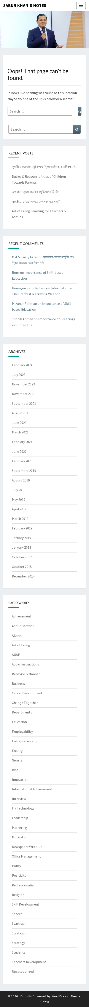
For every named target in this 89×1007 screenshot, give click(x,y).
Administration (23, 626)
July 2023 (18, 374)
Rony (15, 272)
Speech (17, 914)
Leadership (20, 818)
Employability (22, 731)
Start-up (18, 923)
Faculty (17, 750)
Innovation (20, 779)
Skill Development (25, 904)
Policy (16, 866)
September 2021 (24, 403)
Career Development (27, 693)
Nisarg (44, 1001)
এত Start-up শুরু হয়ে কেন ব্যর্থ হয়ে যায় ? (36, 201)
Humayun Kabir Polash (29, 288)
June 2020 (19, 451)
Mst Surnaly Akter (25, 257)
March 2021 (20, 432)
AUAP (16, 654)
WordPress (60, 996)
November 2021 (23, 394)
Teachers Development (29, 962)
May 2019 (18, 499)
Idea (15, 770)
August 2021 (21, 413)
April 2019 (19, 509)
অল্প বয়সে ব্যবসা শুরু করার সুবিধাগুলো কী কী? (35, 192)
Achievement (21, 616)
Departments (22, 712)
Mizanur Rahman (24, 303)
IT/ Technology (23, 808)
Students (18, 952)
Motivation (20, 837)
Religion (18, 895)
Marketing (19, 827)
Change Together (25, 702)
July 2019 (18, 490)
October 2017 (22, 557)
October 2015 (22, 566)
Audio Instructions (25, 664)
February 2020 (22, 461)
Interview (19, 798)
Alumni (17, 635)
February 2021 (22, 442)
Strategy (18, 943)
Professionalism (24, 885)
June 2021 (19, 422)
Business (18, 683)
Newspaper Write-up (27, 846)
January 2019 (21, 538)
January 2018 (21, 547)
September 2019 (24, 470)
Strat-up (18, 933)
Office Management (26, 856)
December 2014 (23, 576)
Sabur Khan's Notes (24, 5)
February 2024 (22, 365)
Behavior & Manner (26, 674)
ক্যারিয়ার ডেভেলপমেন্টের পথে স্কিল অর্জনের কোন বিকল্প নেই (44, 166)
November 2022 (23, 384)
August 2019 (21, 480)
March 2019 (20, 518)
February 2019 (22, 528)
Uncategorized (23, 971)
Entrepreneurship (25, 741)
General (18, 760)
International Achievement (32, 789)
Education (19, 722)
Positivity (19, 875)
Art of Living (21, 645)
